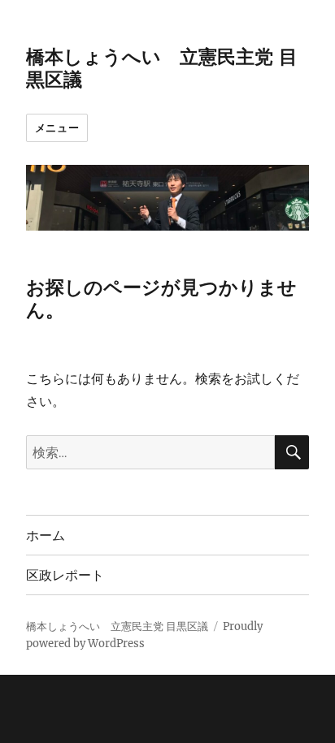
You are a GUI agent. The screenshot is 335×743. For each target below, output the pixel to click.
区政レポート (65, 575)
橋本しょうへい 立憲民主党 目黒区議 (117, 626)
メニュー (57, 127)
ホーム (45, 535)
